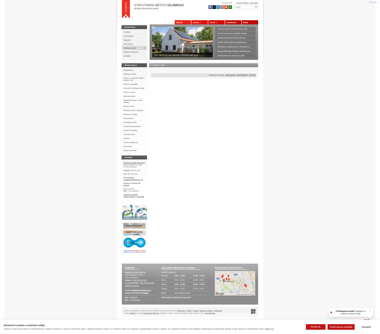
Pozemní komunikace (132, 126)
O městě (127, 32)
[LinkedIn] (218, 7)
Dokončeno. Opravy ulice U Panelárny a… (234, 47)
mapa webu (254, 3)
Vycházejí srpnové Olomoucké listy (231, 38)
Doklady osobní (130, 74)
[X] (214, 7)
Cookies (196, 311)
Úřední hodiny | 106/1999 (134, 197)
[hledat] (256, 7)
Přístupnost (181, 311)
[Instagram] (222, 7)
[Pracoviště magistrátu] (235, 283)
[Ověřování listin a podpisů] (134, 235)
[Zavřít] (370, 311)
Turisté (213, 23)
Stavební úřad (129, 134)
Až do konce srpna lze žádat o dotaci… (233, 33)
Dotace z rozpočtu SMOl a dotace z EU (134, 79)
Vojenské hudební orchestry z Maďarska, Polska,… (174, 55)
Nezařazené (128, 118)
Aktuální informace (131, 52)
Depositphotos (210, 313)
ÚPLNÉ (252, 75)
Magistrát (127, 40)
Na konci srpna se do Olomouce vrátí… (233, 29)
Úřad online (128, 44)
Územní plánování (131, 142)
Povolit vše (315, 327)
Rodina (196, 23)
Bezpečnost (128, 70)
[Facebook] (210, 7)
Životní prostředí (130, 150)
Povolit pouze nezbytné (341, 327)
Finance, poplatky (131, 84)
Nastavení (366, 327)
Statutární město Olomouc (135, 272)
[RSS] (230, 7)
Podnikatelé (231, 23)
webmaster (218, 311)
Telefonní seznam (131, 195)
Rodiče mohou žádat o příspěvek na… (232, 42)
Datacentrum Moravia (151, 313)
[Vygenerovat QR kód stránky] (252, 311)
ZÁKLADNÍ (230, 75)
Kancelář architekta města (134, 88)
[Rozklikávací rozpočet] (134, 219)
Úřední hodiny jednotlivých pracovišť (176, 297)
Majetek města (129, 96)
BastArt (132, 313)
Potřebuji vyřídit (130, 48)
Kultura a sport (129, 92)
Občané (179, 23)
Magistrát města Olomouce (134, 163)
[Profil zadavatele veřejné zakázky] (134, 228)
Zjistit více (269, 329)
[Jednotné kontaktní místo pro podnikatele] (134, 252)
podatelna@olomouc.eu (133, 180)
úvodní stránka (242, 3)
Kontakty (127, 56)
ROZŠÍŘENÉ (242, 75)
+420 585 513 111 (139, 280)
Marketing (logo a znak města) (133, 101)
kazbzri (126, 185)
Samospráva (129, 36)
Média (245, 23)
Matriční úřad (129, 106)
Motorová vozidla (130, 114)
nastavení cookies (206, 311)
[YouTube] (226, 7)
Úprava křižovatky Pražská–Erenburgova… (234, 51)
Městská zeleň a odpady (133, 110)
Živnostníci (128, 146)
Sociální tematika (130, 130)
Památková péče (130, 122)
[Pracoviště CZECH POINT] (134, 247)
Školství (127, 138)
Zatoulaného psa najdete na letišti (231, 56)
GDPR (189, 311)
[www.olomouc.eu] (126, 9)
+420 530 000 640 (146, 283)
